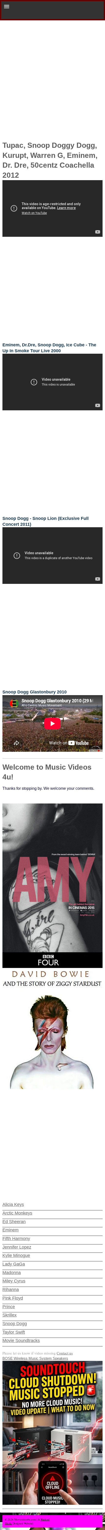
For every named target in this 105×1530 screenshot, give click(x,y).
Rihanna (10, 1289)
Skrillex (9, 1315)
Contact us (65, 1353)
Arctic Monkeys (17, 1213)
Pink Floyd (12, 1298)
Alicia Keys (13, 1204)
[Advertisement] (52, 75)
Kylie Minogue (16, 1255)
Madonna (11, 1272)
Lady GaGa (13, 1264)
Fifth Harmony (16, 1238)
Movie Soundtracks (21, 1340)
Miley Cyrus (13, 1281)
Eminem (10, 1230)
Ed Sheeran (14, 1221)
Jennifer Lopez (16, 1247)
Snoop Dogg (14, 1323)
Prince (8, 1306)
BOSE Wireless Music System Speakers (35, 1358)
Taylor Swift (13, 1332)
